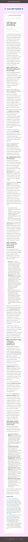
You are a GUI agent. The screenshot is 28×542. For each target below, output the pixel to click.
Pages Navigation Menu (15, 1)
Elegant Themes (12, 539)
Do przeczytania (13, 18)
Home (8, 18)
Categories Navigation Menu (14, 15)
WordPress (22, 539)
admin (11, 27)
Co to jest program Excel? (13, 515)
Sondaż (9, 523)
